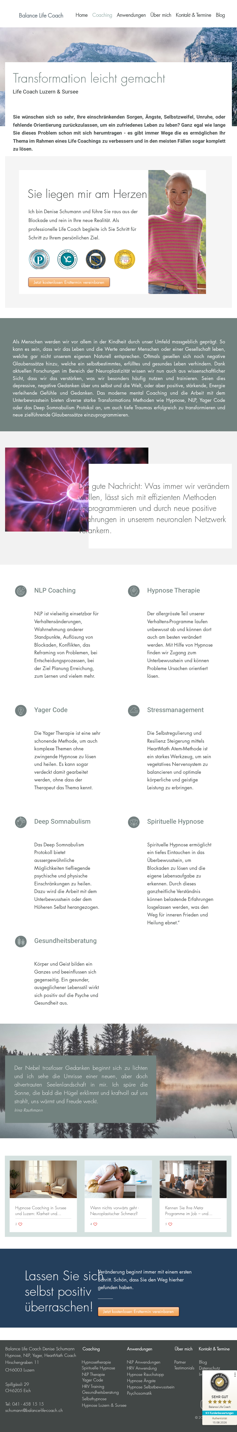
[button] (131, 15)
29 (25, 1384)
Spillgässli (13, 1384)
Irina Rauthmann (28, 1110)
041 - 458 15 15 (28, 1404)
